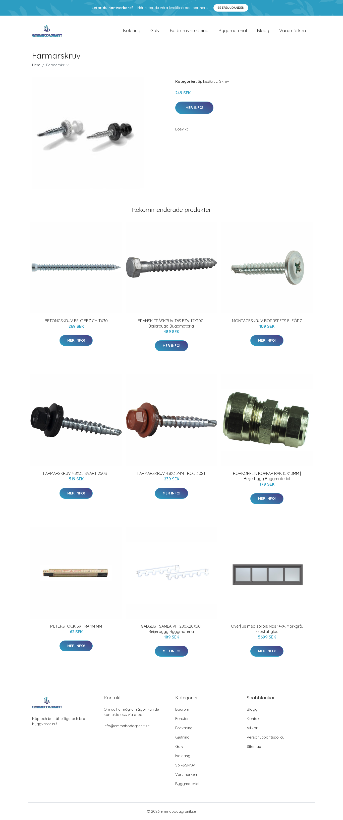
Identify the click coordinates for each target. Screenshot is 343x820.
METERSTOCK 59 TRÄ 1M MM (76, 626)
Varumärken (292, 30)
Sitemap (254, 746)
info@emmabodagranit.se (127, 725)
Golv (155, 30)
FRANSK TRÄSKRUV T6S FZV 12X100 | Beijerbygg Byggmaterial (171, 323)
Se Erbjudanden (230, 8)
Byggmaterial (232, 30)
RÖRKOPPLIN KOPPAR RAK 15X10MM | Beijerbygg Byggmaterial (267, 476)
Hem (36, 65)
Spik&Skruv (207, 81)
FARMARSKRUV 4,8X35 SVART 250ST (76, 473)
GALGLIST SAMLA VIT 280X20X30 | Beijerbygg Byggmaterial (171, 629)
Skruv (224, 81)
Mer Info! (194, 107)
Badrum (182, 709)
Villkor (252, 727)
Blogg (263, 30)
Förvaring (184, 727)
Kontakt (254, 718)
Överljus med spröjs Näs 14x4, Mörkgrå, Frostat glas (267, 629)
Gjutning (182, 737)
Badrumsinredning (189, 30)
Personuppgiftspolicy (265, 737)
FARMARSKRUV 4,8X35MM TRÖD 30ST (171, 473)
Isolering (131, 30)
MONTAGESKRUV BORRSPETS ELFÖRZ (267, 320)
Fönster (182, 718)
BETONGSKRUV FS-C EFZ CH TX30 (76, 320)
